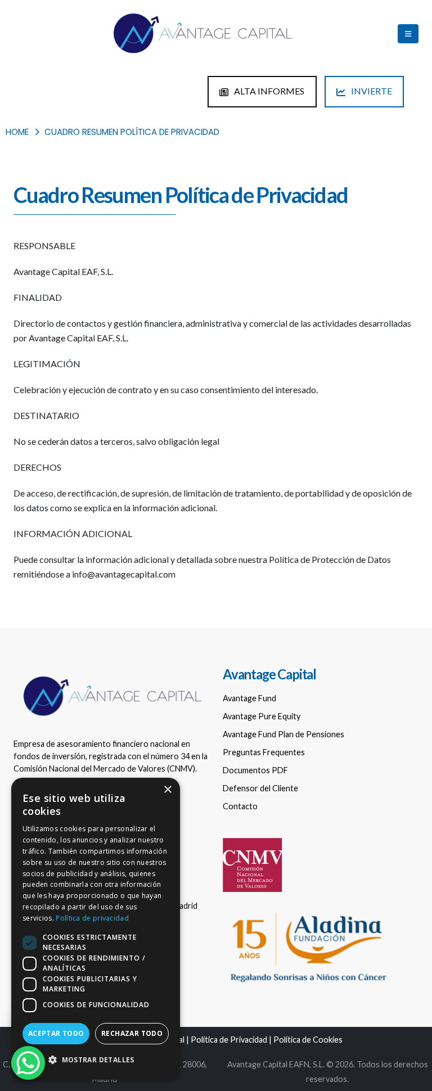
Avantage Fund (249, 698)
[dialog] (95, 929)
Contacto (240, 806)
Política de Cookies (308, 1039)
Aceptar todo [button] (56, 1033)
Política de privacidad (92, 918)
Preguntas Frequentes (264, 752)
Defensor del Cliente (260, 788)
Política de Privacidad (229, 1039)
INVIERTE (370, 90)
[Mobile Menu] (408, 33)
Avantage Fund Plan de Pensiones (283, 734)
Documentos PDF (255, 770)
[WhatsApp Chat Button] (28, 1063)
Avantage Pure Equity (261, 716)
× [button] (167, 790)
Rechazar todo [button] (132, 1033)
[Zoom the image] (111, 675)
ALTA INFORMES (268, 90)
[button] (95, 1060)
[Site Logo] (202, 34)
